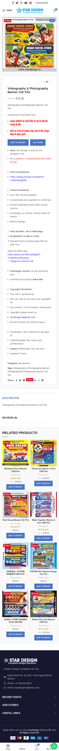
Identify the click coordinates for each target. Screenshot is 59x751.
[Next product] (49, 82)
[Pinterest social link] (30, 3)
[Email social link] (24, 380)
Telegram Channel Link (21, 261)
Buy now (38, 142)
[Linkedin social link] (35, 380)
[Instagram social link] (21, 3)
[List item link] (29, 683)
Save (9, 20)
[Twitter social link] (17, 3)
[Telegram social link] (42, 380)
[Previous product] (43, 82)
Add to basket (18, 142)
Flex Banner (24, 363)
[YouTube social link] (25, 3)
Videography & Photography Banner (31, 368)
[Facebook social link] (13, 3)
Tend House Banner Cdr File (15, 520)
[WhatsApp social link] (39, 380)
